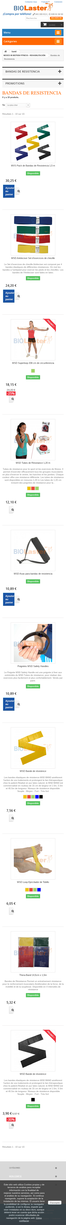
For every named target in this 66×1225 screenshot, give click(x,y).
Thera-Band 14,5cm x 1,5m (33, 975)
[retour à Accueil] (5, 52)
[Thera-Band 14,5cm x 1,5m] (33, 952)
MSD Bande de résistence (33, 771)
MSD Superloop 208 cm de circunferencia (33, 363)
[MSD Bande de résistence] (33, 748)
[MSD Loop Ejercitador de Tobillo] (33, 859)
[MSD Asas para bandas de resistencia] (33, 550)
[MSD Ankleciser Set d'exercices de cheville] (33, 235)
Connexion (58, 2)
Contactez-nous (31, 2)
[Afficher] (17, 191)
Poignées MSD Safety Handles (33, 666)
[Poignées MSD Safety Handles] (33, 643)
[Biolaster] (33, 7)
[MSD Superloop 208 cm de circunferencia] (33, 340)
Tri (3, 105)
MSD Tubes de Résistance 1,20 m (33, 463)
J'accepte (55, 1202)
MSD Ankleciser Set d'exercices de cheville (33, 258)
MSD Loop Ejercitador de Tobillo (33, 882)
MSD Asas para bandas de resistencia (33, 573)
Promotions (14, 83)
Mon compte (15, 1176)
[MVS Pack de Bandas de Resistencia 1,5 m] (33, 142)
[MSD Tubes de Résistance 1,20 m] (33, 440)
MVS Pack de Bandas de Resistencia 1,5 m (33, 165)
